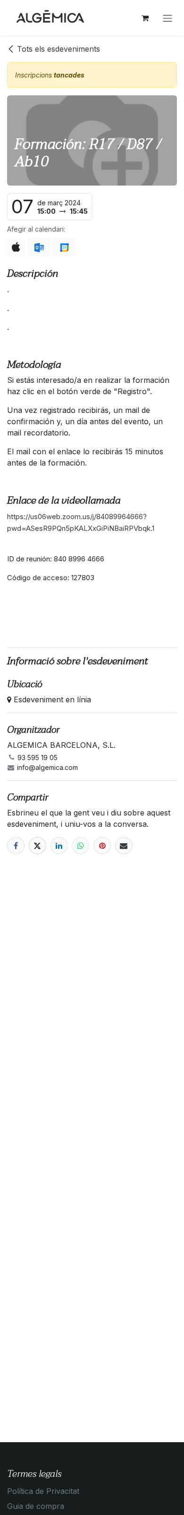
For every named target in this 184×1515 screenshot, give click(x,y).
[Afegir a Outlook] (38, 247)
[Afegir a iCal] (16, 247)
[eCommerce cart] (144, 17)
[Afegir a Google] (63, 247)
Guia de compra (35, 1506)
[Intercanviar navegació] (167, 18)
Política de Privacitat (43, 1491)
